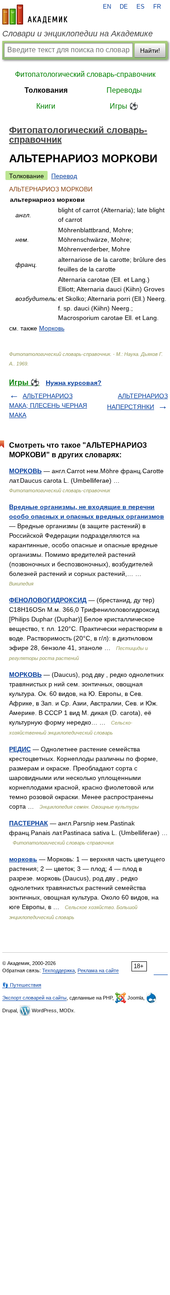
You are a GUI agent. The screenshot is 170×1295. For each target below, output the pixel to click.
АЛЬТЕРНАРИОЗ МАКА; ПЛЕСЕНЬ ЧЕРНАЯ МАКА (48, 405)
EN (107, 7)
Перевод (64, 176)
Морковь (51, 328)
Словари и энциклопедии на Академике (77, 33)
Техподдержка (58, 970)
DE (124, 7)
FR (157, 7)
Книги (45, 106)
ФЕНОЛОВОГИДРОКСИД (48, 600)
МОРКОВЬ (25, 471)
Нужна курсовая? (74, 382)
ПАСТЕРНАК (28, 823)
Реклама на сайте (98, 970)
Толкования (46, 90)
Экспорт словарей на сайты (34, 997)
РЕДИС (20, 749)
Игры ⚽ (124, 106)
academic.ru (35, 15)
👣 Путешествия (21, 985)
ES (140, 7)
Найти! (150, 50)
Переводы (124, 90)
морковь (23, 859)
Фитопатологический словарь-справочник (85, 74)
